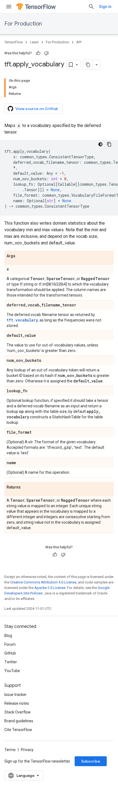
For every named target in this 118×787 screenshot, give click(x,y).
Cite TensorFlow (18, 729)
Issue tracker (15, 694)
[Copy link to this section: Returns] (26, 487)
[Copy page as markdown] (88, 64)
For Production (23, 23)
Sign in (105, 6)
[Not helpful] (46, 53)
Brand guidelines (18, 721)
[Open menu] (8, 6)
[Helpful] (38, 53)
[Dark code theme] (100, 144)
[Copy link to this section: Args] (20, 256)
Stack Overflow (17, 712)
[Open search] (91, 6)
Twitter (10, 662)
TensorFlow (13, 42)
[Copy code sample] (109, 144)
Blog (8, 635)
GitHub (10, 653)
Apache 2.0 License (49, 588)
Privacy (27, 749)
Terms (10, 749)
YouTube (12, 670)
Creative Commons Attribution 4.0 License (43, 582)
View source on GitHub (36, 108)
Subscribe (90, 761)
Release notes (16, 703)
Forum (10, 644)
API (79, 42)
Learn (34, 42)
